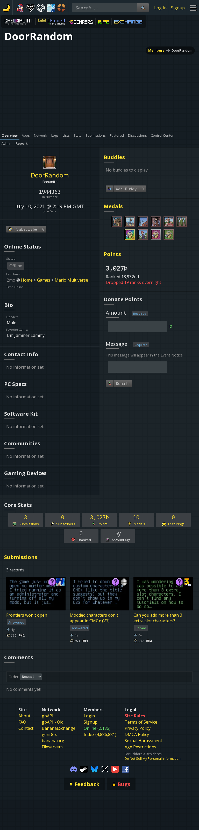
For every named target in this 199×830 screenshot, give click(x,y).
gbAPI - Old (52, 722)
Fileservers (52, 747)
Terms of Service (141, 722)
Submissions (20, 557)
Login (89, 716)
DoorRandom (182, 50)
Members (156, 50)
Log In (160, 8)
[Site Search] (143, 7)
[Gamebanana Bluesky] (94, 769)
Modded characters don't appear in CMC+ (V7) (94, 618)
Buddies (114, 157)
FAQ (22, 722)
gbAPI (47, 716)
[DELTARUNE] (30, 8)
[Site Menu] (193, 7)
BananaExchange (58, 728)
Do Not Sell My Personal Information (153, 758)
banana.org (53, 740)
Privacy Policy (138, 728)
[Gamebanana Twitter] (105, 769)
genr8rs (49, 734)
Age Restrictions (140, 747)
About (24, 716)
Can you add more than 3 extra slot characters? (157, 618)
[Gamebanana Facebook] (125, 769)
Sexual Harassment (143, 740)
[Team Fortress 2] (61, 8)
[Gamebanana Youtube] (115, 769)
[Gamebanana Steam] (84, 769)
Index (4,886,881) (100, 734)
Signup (178, 8)
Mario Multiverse (71, 280)
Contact (25, 728)
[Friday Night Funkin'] (20, 8)
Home (27, 280)
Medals (113, 206)
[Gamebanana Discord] (73, 769)
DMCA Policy (137, 734)
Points (112, 254)
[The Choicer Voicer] (51, 8)
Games (43, 280)
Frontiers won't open (26, 615)
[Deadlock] (40, 8)
